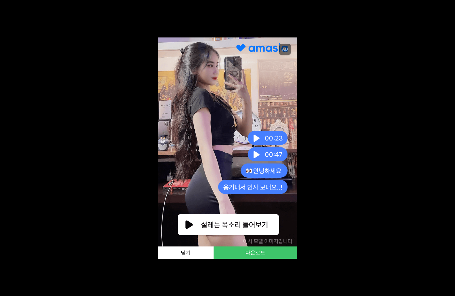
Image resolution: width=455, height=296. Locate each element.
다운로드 (255, 252)
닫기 (186, 252)
